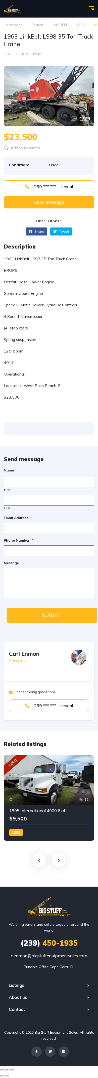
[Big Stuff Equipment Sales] (12, 9)
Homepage (13, 25)
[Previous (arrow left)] (2, 1076)
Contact (17, 1009)
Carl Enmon (24, 653)
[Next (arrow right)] (7, 1076)
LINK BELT (60, 25)
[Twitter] (50, 1051)
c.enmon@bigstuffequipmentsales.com (49, 955)
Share (38, 231)
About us (18, 997)
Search (37, 25)
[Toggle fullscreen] (7, 1070)
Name (9, 470)
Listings (16, 985)
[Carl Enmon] (78, 657)
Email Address (18, 518)
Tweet (63, 231)
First (7, 490)
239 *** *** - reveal (53, 186)
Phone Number (18, 540)
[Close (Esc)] (2, 1070)
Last (7, 508)
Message (11, 563)
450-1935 (49, 943)
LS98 (80, 25)
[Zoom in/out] (12, 1070)
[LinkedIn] (64, 1051)
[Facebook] (36, 1051)
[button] (49, 202)
